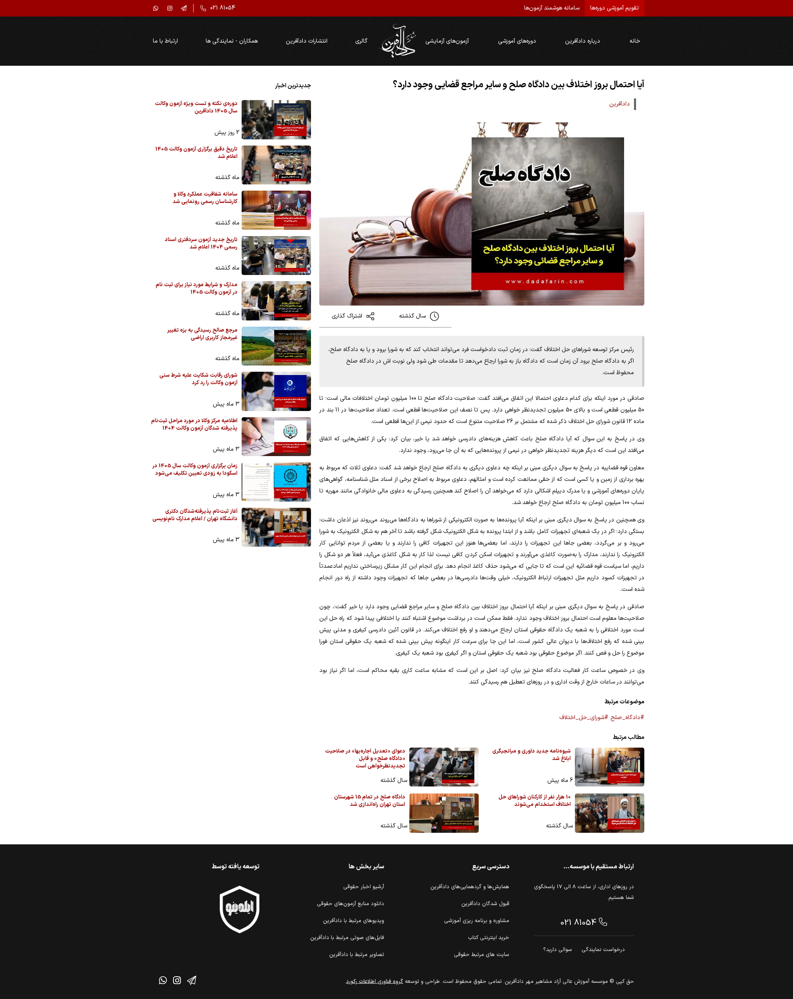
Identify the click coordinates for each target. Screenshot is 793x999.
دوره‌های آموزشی (517, 41)
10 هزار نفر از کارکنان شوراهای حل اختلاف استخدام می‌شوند (535, 801)
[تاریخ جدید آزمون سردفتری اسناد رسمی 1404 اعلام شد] (276, 255)
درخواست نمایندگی (603, 950)
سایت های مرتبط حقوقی (481, 955)
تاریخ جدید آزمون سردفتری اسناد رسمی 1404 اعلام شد (201, 243)
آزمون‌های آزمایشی (447, 41)
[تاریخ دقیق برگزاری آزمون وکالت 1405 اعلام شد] (276, 165)
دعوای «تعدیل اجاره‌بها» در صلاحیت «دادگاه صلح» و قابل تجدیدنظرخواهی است (365, 759)
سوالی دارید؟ (557, 950)
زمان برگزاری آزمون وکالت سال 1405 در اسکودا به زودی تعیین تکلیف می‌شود (194, 470)
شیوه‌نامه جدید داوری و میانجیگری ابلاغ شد (531, 755)
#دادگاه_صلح (627, 717)
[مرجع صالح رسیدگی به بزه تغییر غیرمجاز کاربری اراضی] (276, 346)
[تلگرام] (184, 8)
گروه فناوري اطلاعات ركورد (374, 981)
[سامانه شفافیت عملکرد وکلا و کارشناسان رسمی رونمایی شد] (276, 210)
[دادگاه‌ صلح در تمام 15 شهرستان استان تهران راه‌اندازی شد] (444, 813)
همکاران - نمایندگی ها (232, 41)
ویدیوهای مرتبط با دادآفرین (353, 921)
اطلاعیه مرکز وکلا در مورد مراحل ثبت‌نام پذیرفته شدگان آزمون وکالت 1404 (194, 425)
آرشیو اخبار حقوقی (363, 887)
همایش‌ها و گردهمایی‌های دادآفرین (469, 887)
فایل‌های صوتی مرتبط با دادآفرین (347, 938)
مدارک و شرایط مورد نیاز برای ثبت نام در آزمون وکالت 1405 (196, 288)
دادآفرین (619, 104)
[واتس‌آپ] (156, 8)
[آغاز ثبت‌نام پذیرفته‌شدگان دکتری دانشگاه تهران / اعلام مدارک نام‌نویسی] (276, 527)
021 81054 (579, 923)
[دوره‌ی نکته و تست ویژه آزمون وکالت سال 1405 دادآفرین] (276, 119)
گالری (361, 41)
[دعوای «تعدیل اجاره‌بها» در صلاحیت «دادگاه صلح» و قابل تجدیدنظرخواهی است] (444, 767)
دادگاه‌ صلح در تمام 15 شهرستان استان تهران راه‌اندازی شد (369, 801)
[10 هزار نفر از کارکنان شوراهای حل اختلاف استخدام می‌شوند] (609, 813)
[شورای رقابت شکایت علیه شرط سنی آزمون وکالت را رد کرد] (276, 391)
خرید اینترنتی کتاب (488, 938)
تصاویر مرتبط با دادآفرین (356, 955)
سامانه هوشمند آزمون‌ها (551, 8)
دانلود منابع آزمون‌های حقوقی (350, 904)
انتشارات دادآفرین (307, 41)
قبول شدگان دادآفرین (485, 904)
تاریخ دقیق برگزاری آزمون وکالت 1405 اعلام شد (196, 153)
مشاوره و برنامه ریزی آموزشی (476, 921)
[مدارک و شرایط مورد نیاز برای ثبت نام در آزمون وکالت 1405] (276, 300)
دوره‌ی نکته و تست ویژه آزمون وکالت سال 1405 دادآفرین (196, 107)
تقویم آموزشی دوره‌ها (614, 8)
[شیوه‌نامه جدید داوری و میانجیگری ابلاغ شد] (609, 767)
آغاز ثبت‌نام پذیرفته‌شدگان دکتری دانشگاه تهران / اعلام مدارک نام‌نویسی (194, 515)
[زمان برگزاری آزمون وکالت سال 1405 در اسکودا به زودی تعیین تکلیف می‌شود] (276, 482)
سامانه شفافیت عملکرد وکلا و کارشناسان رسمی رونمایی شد (205, 198)
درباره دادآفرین (582, 41)
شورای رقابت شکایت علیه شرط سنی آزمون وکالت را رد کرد (198, 379)
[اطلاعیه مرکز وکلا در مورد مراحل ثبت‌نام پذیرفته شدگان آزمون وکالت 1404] (276, 436)
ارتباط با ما (165, 41)
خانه (634, 41)
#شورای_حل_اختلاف (583, 717)
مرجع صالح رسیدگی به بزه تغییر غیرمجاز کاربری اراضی (202, 334)
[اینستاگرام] (170, 8)
